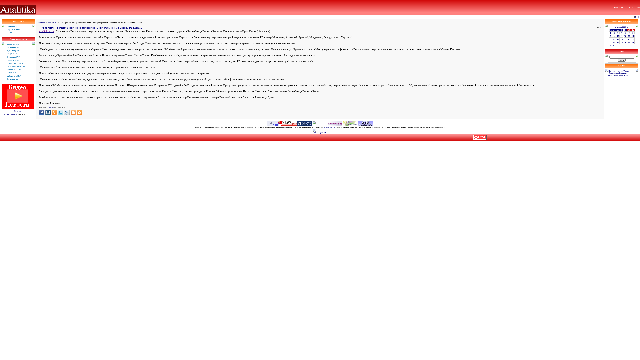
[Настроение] (350, 123)
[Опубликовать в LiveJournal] (67, 112)
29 (611, 46)
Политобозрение (14, 67)
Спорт (9, 54)
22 (611, 43)
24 (618, 43)
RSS (637, 17)
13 (629, 36)
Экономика (11, 70)
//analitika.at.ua (329, 127)
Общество (11, 57)
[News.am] (289, 123)
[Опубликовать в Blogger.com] (73, 112)
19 (625, 39)
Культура (11, 51)
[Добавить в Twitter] (60, 112)
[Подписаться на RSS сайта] (79, 112)
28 (633, 43)
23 (614, 43)
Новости (10, 60)
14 (633, 36)
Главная (41, 23)
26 (61, 23)
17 (618, 39)
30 (614, 46)
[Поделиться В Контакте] (48, 112)
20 (629, 39)
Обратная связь (14, 30)
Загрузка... (18, 111)
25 (622, 43)
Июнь (55, 23)
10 (618, 36)
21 (633, 39)
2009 (49, 23)
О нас (9, 33)
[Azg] (365, 123)
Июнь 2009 (621, 27)
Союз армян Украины (617, 73)
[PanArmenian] (274, 123)
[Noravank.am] (305, 123)
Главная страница (14, 27)
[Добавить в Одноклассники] (54, 112)
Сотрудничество (14, 79)
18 (622, 39)
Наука (9, 73)
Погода (6, 114)
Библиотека (12, 76)
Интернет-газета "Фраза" (619, 71)
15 (611, 39)
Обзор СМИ (12, 63)
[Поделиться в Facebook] (41, 112)
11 (621, 36)
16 (614, 39)
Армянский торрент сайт (618, 75)
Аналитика (11, 44)
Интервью (11, 47)
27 (629, 43)
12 (625, 36)
